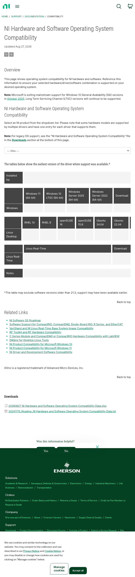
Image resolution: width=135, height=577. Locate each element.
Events (108, 517)
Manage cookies (59, 568)
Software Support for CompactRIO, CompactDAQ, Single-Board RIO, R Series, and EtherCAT (66, 324)
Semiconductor (25, 487)
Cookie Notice (53, 551)
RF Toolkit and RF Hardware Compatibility (35, 332)
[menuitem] (119, 6)
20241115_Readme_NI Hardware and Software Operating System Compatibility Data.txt (62, 411)
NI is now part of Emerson (18, 517)
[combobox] (67, 150)
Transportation (44, 487)
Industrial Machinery (105, 483)
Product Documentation (31, 530)
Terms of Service (88, 500)
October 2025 (15, 98)
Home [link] (5, 16)
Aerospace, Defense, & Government (49, 483)
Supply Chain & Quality (90, 517)
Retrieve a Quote (68, 500)
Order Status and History (44, 500)
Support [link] (16, 16)
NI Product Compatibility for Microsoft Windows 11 (40, 348)
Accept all (77, 570)
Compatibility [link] (55, 16)
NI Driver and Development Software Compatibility (40, 352)
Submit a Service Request (104, 530)
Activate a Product (78, 530)
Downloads (19, 140)
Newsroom (70, 517)
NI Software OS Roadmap (25, 320)
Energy (88, 483)
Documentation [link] (34, 16)
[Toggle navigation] (21, 6)
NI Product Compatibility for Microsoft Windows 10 (40, 344)
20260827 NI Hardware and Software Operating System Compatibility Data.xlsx (57, 406)
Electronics (75, 483)
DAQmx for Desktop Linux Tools (29, 340)
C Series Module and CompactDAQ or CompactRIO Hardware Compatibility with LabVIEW (64, 336)
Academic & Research (16, 483)
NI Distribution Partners (16, 500)
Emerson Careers (52, 517)
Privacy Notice (31, 551)
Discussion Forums (56, 530)
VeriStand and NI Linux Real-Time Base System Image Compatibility (51, 328)
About (37, 517)
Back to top (124, 302)
